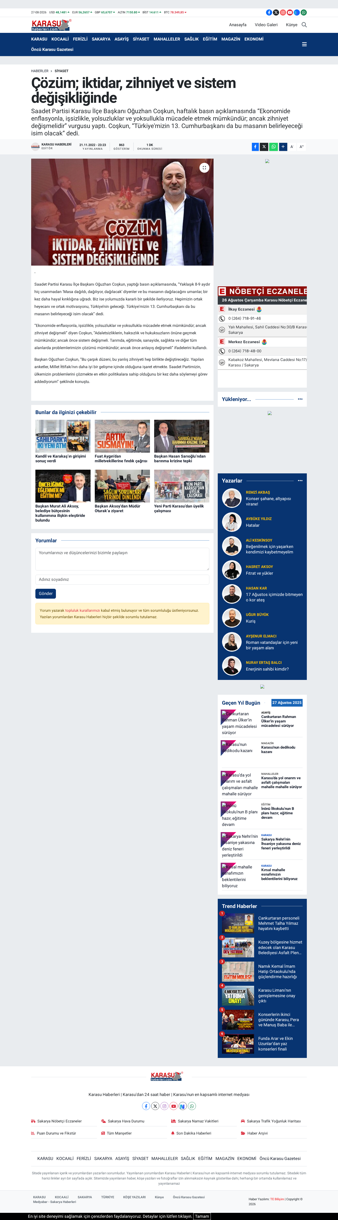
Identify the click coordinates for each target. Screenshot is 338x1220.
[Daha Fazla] (283, 147)
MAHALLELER (167, 39)
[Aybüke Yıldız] (232, 521)
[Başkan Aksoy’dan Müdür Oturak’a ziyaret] (122, 485)
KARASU (39, 39)
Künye (291, 24)
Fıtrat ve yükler (259, 573)
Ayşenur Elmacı (261, 636)
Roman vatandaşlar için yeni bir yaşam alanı (272, 645)
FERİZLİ (80, 39)
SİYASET (141, 39)
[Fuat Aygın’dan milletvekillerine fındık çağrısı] (122, 435)
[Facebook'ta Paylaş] (255, 147)
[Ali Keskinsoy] (232, 545)
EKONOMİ (254, 39)
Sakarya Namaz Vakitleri (198, 1121)
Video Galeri (266, 24)
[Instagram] (164, 1106)
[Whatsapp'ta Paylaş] (273, 147)
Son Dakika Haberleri (193, 1133)
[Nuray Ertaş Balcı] (232, 665)
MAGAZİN (230, 39)
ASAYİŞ (122, 39)
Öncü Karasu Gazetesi (52, 49)
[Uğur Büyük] (232, 617)
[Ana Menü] (304, 44)
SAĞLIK (191, 39)
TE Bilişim (277, 1199)
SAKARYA (101, 39)
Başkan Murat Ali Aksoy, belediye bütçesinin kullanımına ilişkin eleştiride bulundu (60, 513)
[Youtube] (173, 1106)
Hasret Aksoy (259, 567)
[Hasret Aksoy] (232, 569)
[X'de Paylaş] (264, 147)
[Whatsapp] (192, 1106)
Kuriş (251, 621)
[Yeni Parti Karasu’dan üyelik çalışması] (181, 485)
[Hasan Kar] (232, 593)
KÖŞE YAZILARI (134, 1197)
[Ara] (304, 25)
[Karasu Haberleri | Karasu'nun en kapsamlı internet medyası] (54, 24)
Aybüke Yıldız (259, 519)
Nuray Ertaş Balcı (264, 662)
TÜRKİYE (107, 1197)
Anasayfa (237, 24)
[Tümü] (300, 399)
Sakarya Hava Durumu (126, 1121)
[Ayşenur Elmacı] (232, 641)
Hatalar (253, 525)
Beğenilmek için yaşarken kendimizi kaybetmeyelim (269, 549)
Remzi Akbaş (258, 492)
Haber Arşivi (257, 1133)
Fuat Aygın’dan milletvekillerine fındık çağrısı (121, 458)
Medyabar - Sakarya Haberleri (54, 1202)
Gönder (46, 593)
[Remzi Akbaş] (232, 497)
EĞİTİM (210, 39)
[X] (155, 1106)
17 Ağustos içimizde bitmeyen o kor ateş (274, 597)
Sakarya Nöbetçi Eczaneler (59, 1121)
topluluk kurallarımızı (83, 610)
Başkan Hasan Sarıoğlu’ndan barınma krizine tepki (180, 458)
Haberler (39, 71)
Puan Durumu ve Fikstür (56, 1133)
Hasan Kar (256, 588)
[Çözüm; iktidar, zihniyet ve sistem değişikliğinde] (122, 212)
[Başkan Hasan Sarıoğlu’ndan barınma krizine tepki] (181, 435)
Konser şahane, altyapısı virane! (268, 501)
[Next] (183, 1106)
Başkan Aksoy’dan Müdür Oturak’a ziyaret (117, 508)
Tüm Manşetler (119, 1133)
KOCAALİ (60, 39)
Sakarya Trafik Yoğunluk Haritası (274, 1121)
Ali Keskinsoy (259, 540)
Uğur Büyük (257, 614)
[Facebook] (146, 1106)
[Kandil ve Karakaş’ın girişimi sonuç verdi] (63, 435)
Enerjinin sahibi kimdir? (267, 669)
